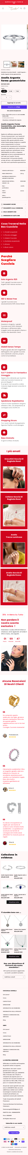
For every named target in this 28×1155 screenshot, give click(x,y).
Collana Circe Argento (20, 929)
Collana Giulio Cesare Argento (6, 930)
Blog (4, 1020)
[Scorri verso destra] (26, 64)
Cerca (4, 998)
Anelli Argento (21, 72)
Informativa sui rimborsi (21, 1147)
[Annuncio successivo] (25, 2)
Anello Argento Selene (7, 875)
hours (4, 641)
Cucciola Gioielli (9, 1147)
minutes (10, 641)
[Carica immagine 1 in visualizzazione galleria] (7, 64)
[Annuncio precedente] (2, 2)
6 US (10, 91)
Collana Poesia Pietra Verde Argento (7, 949)
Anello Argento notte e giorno (20, 875)
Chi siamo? (6, 994)
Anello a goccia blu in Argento (20, 895)
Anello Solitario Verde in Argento (7, 895)
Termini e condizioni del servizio (14, 1151)
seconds (17, 641)
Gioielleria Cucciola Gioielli (8, 72)
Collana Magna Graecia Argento (20, 949)
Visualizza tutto (14, 902)
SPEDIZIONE (6, 1004)
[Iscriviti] (23, 977)
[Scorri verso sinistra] (1, 64)
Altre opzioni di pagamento (14, 110)
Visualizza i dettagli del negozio (11, 120)
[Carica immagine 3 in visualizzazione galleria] (21, 64)
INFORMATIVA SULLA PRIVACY (12, 1011)
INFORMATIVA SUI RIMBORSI (11, 1008)
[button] (3, 8)
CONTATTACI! (7, 1001)
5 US (4, 91)
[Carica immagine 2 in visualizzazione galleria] (14, 64)
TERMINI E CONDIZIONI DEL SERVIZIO (11, 1015)
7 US (17, 91)
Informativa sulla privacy (15, 1149)
